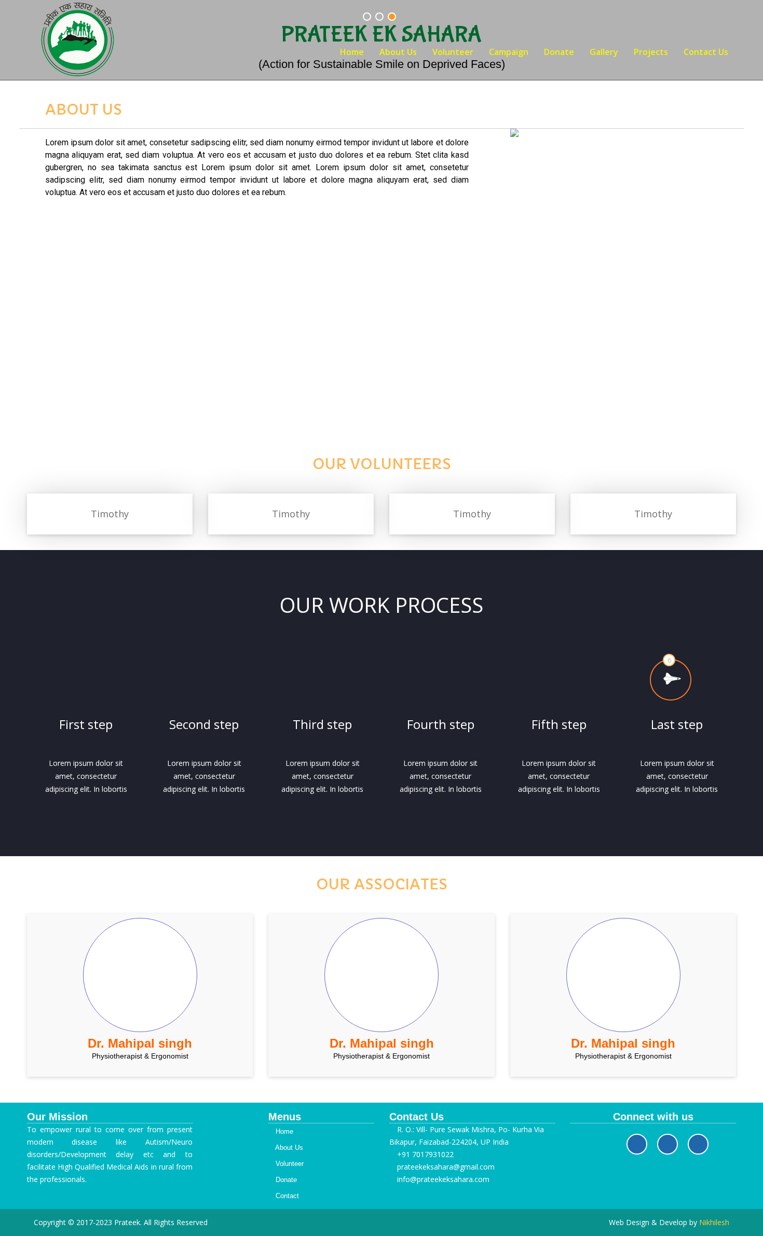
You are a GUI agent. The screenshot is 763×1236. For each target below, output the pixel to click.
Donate (559, 52)
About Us (398, 52)
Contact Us (706, 52)
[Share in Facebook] (636, 1144)
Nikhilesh (714, 1222)
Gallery (604, 52)
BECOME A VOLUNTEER (381, 361)
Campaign (508, 52)
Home (352, 52)
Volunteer (452, 52)
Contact (286, 1196)
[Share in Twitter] (667, 1144)
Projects (651, 52)
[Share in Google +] (698, 1144)
